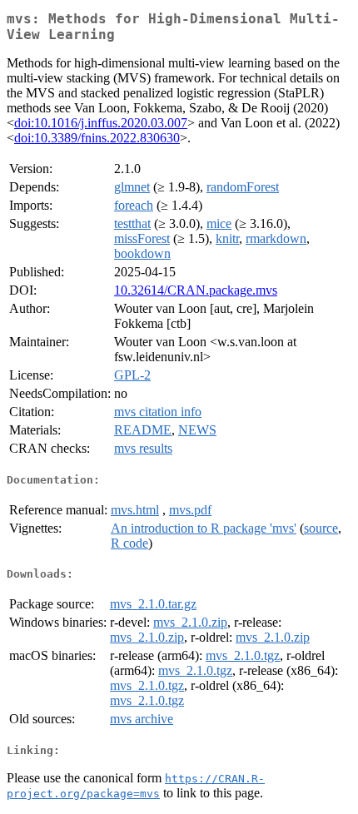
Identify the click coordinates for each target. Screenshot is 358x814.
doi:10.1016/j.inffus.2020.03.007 (100, 123)
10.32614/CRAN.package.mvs (195, 290)
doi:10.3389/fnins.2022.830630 (97, 138)
